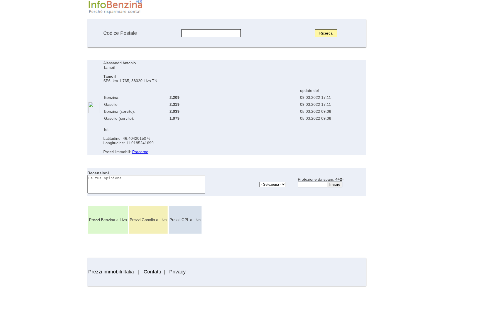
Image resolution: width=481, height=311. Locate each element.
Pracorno (140, 152)
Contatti (152, 272)
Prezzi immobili (105, 272)
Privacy (177, 272)
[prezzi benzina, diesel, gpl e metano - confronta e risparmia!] (115, 13)
